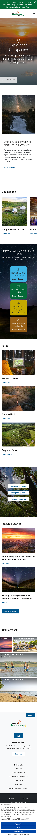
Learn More (25, 7)
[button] (30, 715)
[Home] (17, 13)
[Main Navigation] (34, 13)
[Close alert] (34, 2)
